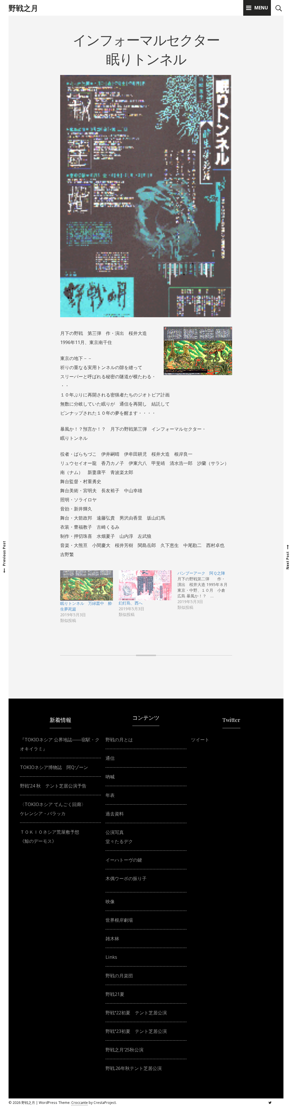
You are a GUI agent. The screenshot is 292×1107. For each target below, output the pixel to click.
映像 (110, 901)
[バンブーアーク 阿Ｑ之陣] (206, 590)
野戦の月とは (119, 739)
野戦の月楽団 (119, 975)
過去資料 (115, 814)
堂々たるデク (119, 841)
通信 (110, 758)
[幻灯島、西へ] (145, 585)
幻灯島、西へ (131, 603)
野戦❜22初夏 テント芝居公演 (136, 1013)
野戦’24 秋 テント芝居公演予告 (53, 786)
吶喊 (110, 777)
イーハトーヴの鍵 (124, 860)
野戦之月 (23, 8)
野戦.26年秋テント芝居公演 (134, 1068)
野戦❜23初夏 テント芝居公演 (136, 1031)
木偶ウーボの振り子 (126, 878)
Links (111, 957)
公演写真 (115, 832)
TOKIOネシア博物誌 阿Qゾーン (54, 767)
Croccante (79, 1102)
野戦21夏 (115, 994)
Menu (261, 8)
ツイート (200, 739)
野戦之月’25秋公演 (124, 1050)
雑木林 (112, 938)
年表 (110, 795)
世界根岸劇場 (119, 920)
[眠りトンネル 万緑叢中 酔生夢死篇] (86, 585)
